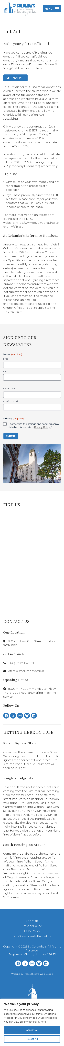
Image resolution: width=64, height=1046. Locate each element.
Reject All (32, 1038)
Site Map (32, 920)
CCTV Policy (32, 931)
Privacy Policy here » (36, 1021)
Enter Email (9, 388)
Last (5, 371)
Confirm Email (10, 401)
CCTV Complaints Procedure (32, 936)
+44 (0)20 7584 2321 (21, 663)
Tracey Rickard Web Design (38, 974)
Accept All (32, 1030)
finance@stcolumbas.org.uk (22, 303)
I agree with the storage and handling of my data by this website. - (34, 426)
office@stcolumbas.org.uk (26, 671)
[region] (32, 1022)
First (5, 358)
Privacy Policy (42, 427)
